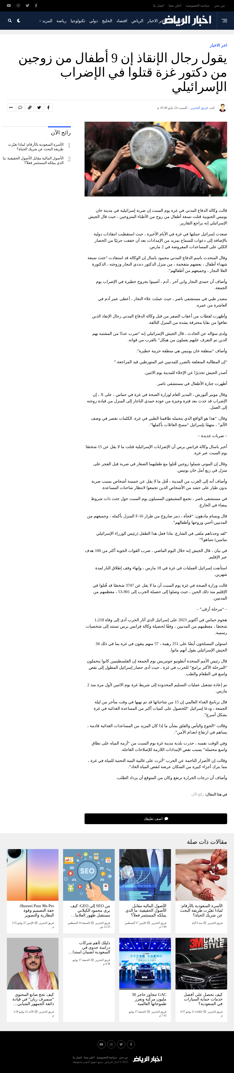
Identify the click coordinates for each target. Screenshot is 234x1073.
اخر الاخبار (156, 21)
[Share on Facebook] (48, 107)
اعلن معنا (175, 5)
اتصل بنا (158, 5)
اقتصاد (121, 21)
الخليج (107, 21)
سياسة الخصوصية (198, 5)
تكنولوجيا (78, 21)
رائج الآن (197, 794)
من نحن (219, 5)
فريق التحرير (199, 108)
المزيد (47, 21)
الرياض (137, 21)
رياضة (61, 21)
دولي (93, 21)
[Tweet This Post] (39, 107)
